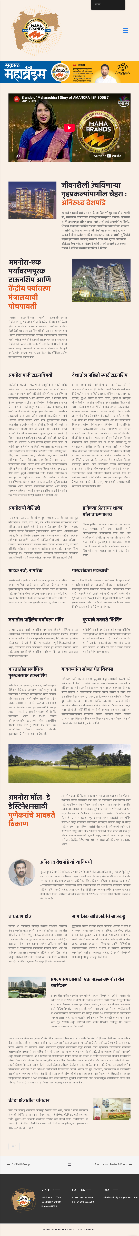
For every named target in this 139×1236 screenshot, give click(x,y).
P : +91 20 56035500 (83, 1202)
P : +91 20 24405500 (83, 1198)
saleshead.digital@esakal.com (115, 1198)
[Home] (36, 30)
